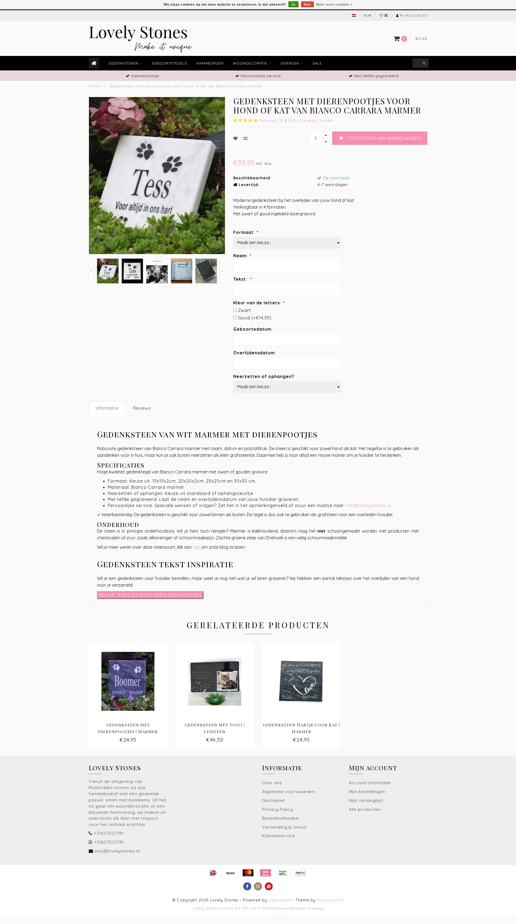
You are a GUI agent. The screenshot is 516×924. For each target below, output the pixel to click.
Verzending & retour (284, 827)
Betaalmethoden (280, 818)
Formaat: (245, 232)
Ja (293, 4)
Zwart (244, 310)
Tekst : (242, 279)
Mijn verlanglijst (366, 800)
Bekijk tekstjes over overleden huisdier (150, 595)
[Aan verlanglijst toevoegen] (235, 138)
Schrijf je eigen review (310, 120)
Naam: (242, 255)
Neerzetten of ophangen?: (264, 376)
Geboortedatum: (253, 329)
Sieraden (290, 63)
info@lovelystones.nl (368, 505)
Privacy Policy (277, 809)
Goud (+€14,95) (255, 317)
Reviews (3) (272, 120)
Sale (317, 63)
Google (318, 908)
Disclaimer (273, 800)
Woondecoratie (250, 63)
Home (94, 86)
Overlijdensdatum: (254, 352)
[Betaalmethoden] (213, 873)
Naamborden (210, 63)
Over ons (272, 782)
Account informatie (370, 782)
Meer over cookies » (334, 4)
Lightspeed (279, 900)
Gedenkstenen (123, 63)
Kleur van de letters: (258, 302)
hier (196, 547)
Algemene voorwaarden (288, 791)
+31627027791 (109, 833)
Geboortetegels (169, 63)
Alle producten (365, 809)
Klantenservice (278, 835)
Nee (307, 4)
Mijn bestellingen (367, 791)
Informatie (107, 408)
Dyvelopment (330, 900)
